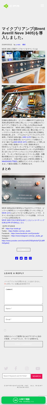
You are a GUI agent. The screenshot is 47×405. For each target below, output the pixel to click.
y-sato (18, 44)
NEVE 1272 (6, 213)
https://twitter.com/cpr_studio (19, 231)
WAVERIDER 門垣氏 (9, 161)
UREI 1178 (26, 137)
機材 (24, 44)
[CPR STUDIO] (12, 6)
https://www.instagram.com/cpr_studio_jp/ (27, 236)
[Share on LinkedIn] (26, 259)
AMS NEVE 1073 (20, 142)
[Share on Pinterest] (30, 259)
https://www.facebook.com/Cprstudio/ (25, 233)
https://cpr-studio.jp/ (13, 228)
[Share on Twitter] (21, 259)
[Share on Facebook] (16, 259)
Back (23, 250)
